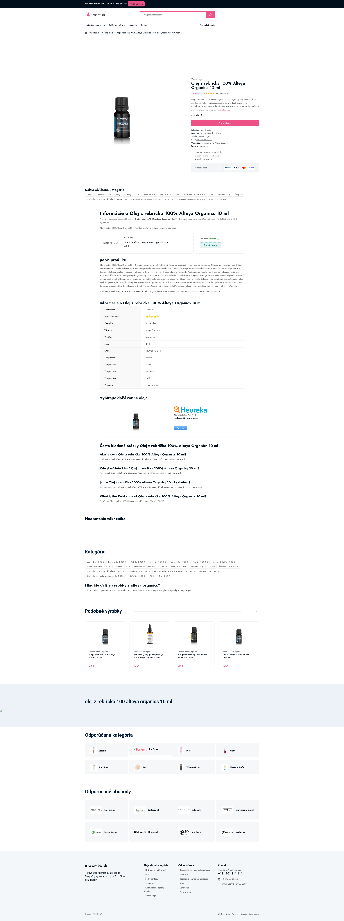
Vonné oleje (196, 79)
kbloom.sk (153, 832)
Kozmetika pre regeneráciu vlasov (146, 199)
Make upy (169, 199)
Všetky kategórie (207, 25)
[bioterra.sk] (140, 809)
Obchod (221, 914)
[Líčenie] (93, 750)
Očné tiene (221, 199)
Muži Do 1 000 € (179, 566)
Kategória (235, 914)
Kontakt (144, 25)
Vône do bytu (149, 194)
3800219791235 (204, 139)
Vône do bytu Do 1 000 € (223, 561)
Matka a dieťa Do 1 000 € (98, 566)
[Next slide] (256, 611)
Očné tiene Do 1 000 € (160, 576)
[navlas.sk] (227, 831)
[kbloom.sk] (140, 831)
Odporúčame (253, 914)
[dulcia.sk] (184, 809)
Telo (137, 194)
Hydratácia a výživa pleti (194, 194)
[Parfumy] (140, 749)
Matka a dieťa (165, 194)
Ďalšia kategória (116, 25)
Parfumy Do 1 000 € (117, 561)
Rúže (211, 199)
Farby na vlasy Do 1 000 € (203, 566)
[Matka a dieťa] (224, 767)
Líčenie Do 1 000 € (95, 561)
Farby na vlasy (224, 194)
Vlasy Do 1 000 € (158, 561)
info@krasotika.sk (229, 879)
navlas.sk (240, 832)
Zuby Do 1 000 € (122, 566)
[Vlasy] (224, 750)
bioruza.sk (204, 146)
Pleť (109, 194)
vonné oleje (162, 291)
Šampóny (239, 194)
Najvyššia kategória (94, 25)
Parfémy (127, 194)
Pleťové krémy (186, 892)
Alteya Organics (205, 136)
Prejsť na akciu (136, 3)
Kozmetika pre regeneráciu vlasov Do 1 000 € (174, 571)
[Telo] (137, 767)
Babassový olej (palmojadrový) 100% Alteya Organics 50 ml (148, 656)
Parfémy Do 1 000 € (179, 561)
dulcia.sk (196, 810)
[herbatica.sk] (96, 831)
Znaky (228, 914)
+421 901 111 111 (230, 873)
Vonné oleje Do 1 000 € (139, 571)
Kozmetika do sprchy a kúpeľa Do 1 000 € (105, 571)
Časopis (133, 25)
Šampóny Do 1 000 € (228, 566)
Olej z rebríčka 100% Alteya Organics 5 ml (102, 656)
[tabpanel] (122, 115)
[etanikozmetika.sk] (227, 809)
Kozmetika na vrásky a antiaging (191, 199)
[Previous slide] (250, 611)
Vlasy (117, 194)
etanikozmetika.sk (244, 810)
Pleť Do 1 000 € (138, 561)
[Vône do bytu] (181, 767)
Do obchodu (225, 123)
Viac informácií (224, 109)
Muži (212, 194)
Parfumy (100, 194)
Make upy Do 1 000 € (209, 571)
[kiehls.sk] (184, 831)
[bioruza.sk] (96, 809)
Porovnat (180, 428)
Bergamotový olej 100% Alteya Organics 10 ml (192, 656)
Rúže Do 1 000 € (137, 576)
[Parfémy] (93, 767)
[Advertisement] (172, 55)
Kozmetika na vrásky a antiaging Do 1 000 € (106, 576)
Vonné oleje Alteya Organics (216, 142)
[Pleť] (181, 750)
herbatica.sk (110, 832)
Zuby (178, 194)
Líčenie (90, 194)
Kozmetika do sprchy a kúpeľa (100, 199)
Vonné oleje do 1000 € (211, 133)
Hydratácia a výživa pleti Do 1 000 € (150, 566)
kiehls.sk (196, 832)
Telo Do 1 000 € (200, 561)
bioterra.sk (153, 810)
